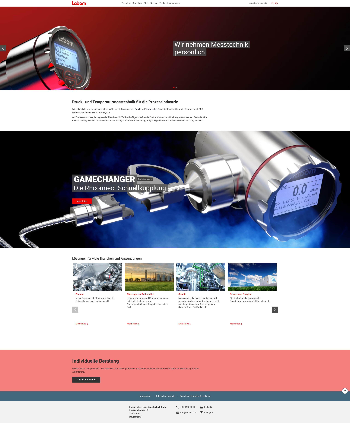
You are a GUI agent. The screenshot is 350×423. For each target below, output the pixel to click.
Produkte (126, 3)
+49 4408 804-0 (188, 407)
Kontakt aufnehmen (86, 379)
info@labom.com (188, 412)
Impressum (145, 396)
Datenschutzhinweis (165, 396)
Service (153, 3)
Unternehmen (173, 3)
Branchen (137, 3)
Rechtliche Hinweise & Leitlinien (195, 396)
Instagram (209, 412)
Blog (146, 3)
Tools (162, 3)
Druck (137, 109)
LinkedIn (208, 407)
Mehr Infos (82, 201)
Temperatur (151, 109)
